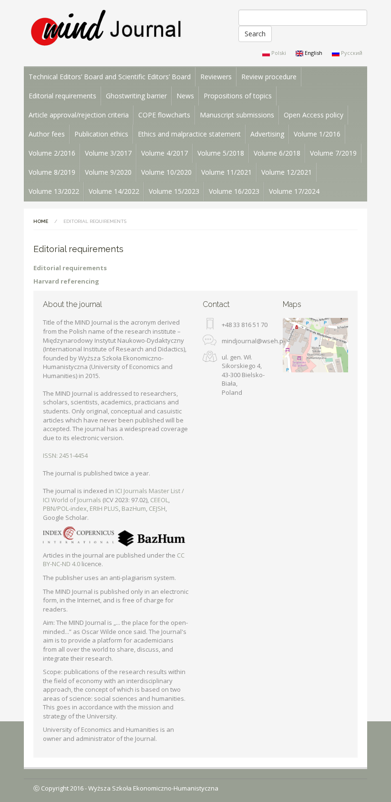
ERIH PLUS (104, 508)
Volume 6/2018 (277, 153)
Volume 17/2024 (294, 191)
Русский (351, 52)
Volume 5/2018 (220, 153)
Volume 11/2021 (226, 172)
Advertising (267, 133)
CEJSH (157, 508)
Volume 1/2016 (317, 133)
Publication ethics (101, 133)
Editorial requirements (62, 95)
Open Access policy (313, 114)
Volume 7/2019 (333, 153)
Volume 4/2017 (164, 153)
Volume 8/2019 (52, 172)
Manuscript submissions (237, 114)
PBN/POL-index (65, 508)
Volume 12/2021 (286, 172)
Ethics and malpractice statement (189, 133)
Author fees (47, 133)
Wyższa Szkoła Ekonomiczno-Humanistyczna (153, 788)
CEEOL (159, 500)
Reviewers (216, 76)
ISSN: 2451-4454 (65, 455)
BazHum (134, 508)
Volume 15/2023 (174, 191)
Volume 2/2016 (52, 153)
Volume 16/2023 (234, 191)
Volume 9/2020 (108, 172)
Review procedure (269, 76)
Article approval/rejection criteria (79, 114)
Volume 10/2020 (166, 172)
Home (40, 221)
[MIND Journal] (106, 28)
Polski (278, 52)
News (185, 95)
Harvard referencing (66, 281)
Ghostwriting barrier (136, 95)
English (312, 52)
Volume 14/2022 (114, 191)
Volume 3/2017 (108, 153)
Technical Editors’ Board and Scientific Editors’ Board (110, 76)
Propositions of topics (238, 95)
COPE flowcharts (164, 114)
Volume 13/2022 (54, 191)
